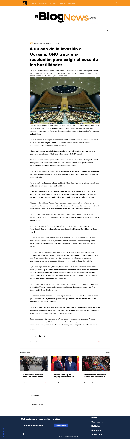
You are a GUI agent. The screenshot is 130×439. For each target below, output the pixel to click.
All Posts (22, 30)
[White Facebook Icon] (23, 434)
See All (108, 352)
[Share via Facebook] (31, 336)
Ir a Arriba (3, 432)
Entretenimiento (68, 30)
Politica (40, 30)
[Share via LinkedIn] (40, 336)
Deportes (56, 30)
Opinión (47, 30)
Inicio (94, 418)
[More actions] (99, 43)
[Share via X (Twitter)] (35, 336)
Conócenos (97, 422)
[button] (107, 30)
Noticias (31, 30)
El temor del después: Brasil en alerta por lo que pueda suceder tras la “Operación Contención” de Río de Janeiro (34, 376)
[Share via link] (45, 336)
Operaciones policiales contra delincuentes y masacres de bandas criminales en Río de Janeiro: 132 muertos (95, 376)
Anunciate (96, 434)
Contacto (96, 430)
